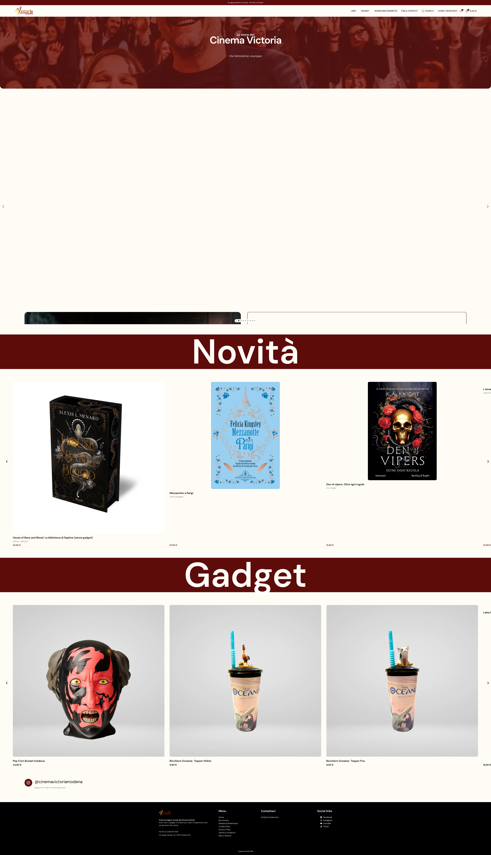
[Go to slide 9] (254, 301)
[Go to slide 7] (250, 301)
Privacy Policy (225, 810)
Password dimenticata (228, 803)
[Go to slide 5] (245, 301)
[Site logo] (23, 10)
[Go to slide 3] (241, 301)
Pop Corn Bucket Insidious (29, 741)
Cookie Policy (224, 806)
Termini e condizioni (227, 813)
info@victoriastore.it (270, 797)
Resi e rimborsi (225, 816)
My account (224, 800)
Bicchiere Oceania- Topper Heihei (190, 741)
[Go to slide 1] (236, 301)
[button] (3, 196)
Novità (245, 331)
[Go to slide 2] (238, 301)
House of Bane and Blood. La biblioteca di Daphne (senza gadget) (53, 517)
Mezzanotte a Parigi (181, 473)
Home (221, 797)
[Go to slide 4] (243, 301)
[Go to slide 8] (252, 301)
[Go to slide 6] (247, 301)
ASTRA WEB (249, 831)
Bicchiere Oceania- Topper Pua (345, 741)
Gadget (245, 555)
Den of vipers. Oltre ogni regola (345, 464)
